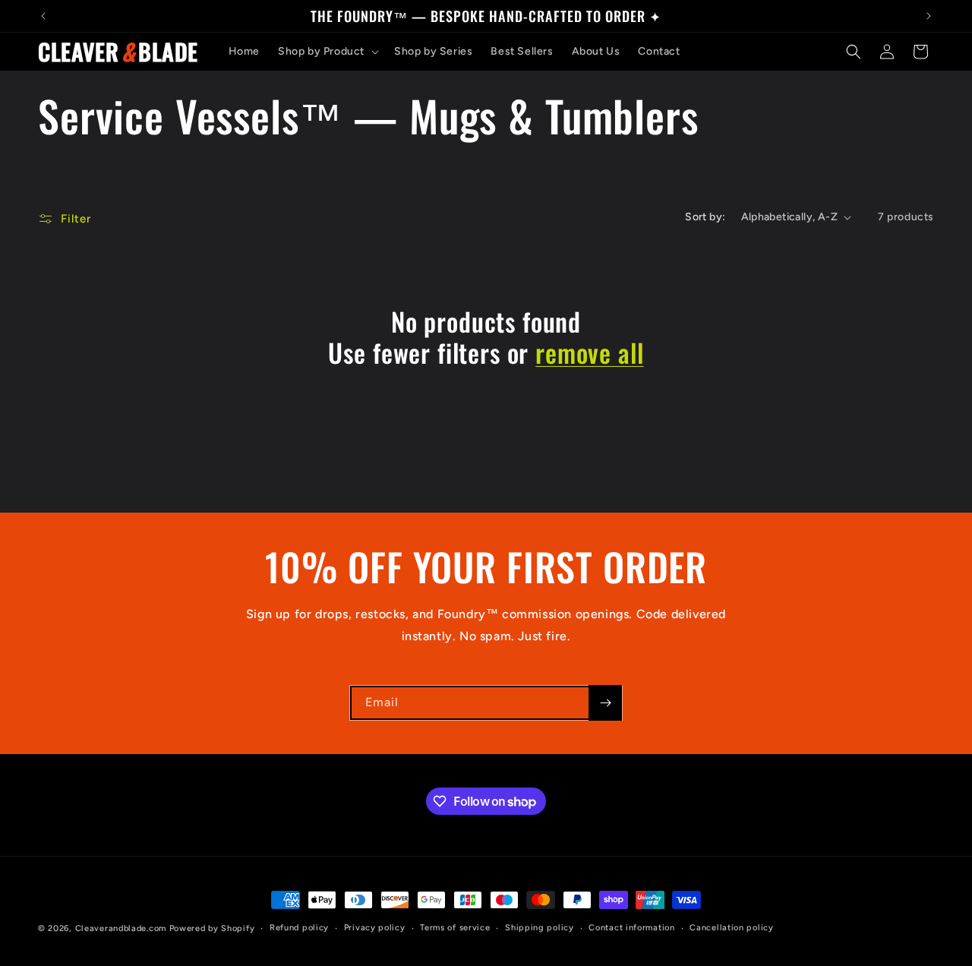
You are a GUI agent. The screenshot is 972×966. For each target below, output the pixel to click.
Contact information (631, 928)
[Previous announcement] (43, 16)
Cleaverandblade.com (120, 928)
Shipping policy (539, 928)
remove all (589, 352)
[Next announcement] (928, 16)
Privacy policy (375, 928)
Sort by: (705, 216)
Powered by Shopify (212, 928)
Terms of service (455, 928)
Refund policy (299, 928)
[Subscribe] (605, 703)
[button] (327, 52)
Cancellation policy (731, 928)
